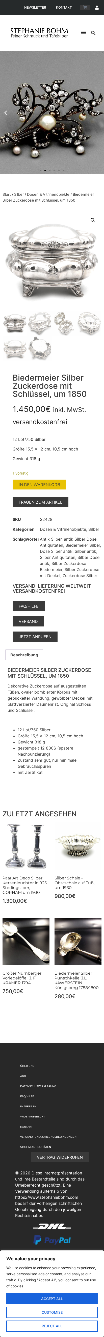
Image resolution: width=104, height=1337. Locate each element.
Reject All (52, 1326)
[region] (52, 1293)
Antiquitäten (51, 545)
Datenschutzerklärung (38, 1086)
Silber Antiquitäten (57, 557)
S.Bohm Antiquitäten (35, 1147)
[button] (83, 32)
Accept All (52, 1298)
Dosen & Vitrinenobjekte (48, 194)
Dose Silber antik (56, 551)
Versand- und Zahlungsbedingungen (48, 1136)
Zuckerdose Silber (80, 575)
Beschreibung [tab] (24, 654)
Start (7, 194)
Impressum (28, 1106)
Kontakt (64, 7)
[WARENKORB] (85, 7)
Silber (19, 194)
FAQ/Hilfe (27, 1096)
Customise (52, 1312)
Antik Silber (51, 539)
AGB (23, 1076)
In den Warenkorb (39, 484)
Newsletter (35, 7)
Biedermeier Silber (82, 545)
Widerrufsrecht (32, 1116)
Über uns (27, 1066)
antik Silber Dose (80, 539)
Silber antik (85, 551)
